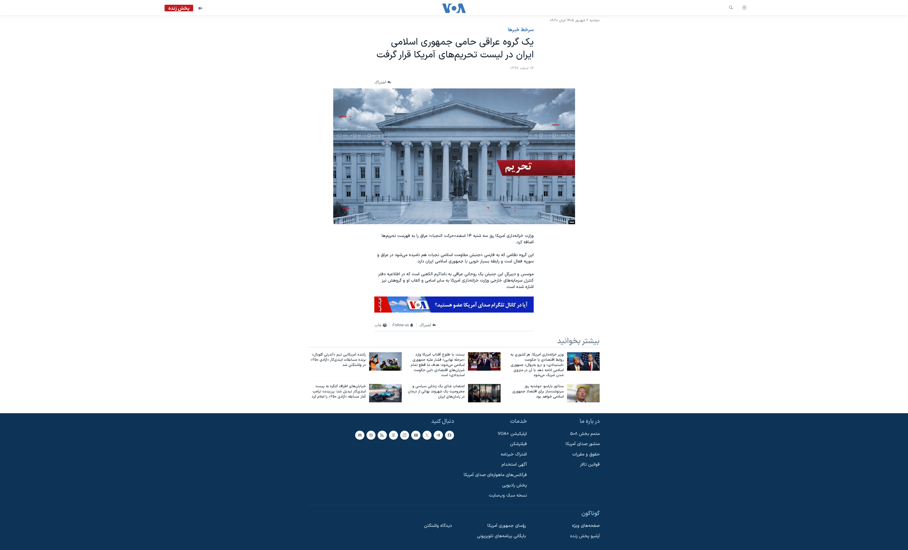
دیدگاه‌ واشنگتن (438, 526)
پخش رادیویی (514, 485)
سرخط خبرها (521, 30)
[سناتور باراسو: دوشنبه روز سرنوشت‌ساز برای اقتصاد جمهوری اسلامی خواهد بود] (583, 393)
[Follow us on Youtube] (415, 435)
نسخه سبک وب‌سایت (508, 495)
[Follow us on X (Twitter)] (427, 435)
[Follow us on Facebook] (449, 435)
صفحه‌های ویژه (586, 526)
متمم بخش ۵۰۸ (585, 434)
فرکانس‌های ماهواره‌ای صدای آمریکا (495, 475)
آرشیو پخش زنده (585, 536)
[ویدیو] (200, 8)
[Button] (383, 82)
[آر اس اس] (382, 435)
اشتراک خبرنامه (514, 454)
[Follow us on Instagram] (404, 435)
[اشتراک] (359, 435)
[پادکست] (371, 435)
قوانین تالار (590, 464)
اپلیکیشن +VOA (512, 434)
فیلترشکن (518, 444)
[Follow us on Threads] (393, 435)
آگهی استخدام (514, 464)
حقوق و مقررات (586, 454)
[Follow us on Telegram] (438, 435)
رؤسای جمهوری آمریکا (506, 526)
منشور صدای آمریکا (583, 444)
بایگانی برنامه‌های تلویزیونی (501, 536)
